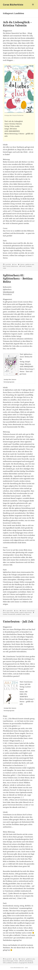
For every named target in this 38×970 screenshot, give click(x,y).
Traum (27, 614)
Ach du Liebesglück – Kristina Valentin (17, 23)
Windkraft (30, 963)
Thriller (16, 961)
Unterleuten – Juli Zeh (18, 621)
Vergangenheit (23, 963)
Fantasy (12, 612)
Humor (8, 266)
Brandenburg (29, 961)
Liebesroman (14, 266)
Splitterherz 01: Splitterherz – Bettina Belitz (18, 278)
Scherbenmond (8, 292)
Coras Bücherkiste (13, 4)
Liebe (4, 268)
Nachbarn (15, 963)
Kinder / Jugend (19, 612)
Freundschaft (11, 614)
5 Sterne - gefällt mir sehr (27, 264)
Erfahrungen (9, 961)
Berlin (23, 961)
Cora (15, 264)
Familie (23, 266)
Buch (4, 266)
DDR (4, 963)
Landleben (29, 266)
